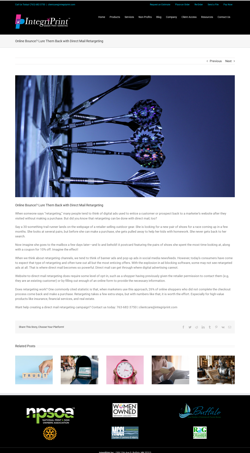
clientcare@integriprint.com (61, 4)
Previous (216, 61)
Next (228, 61)
